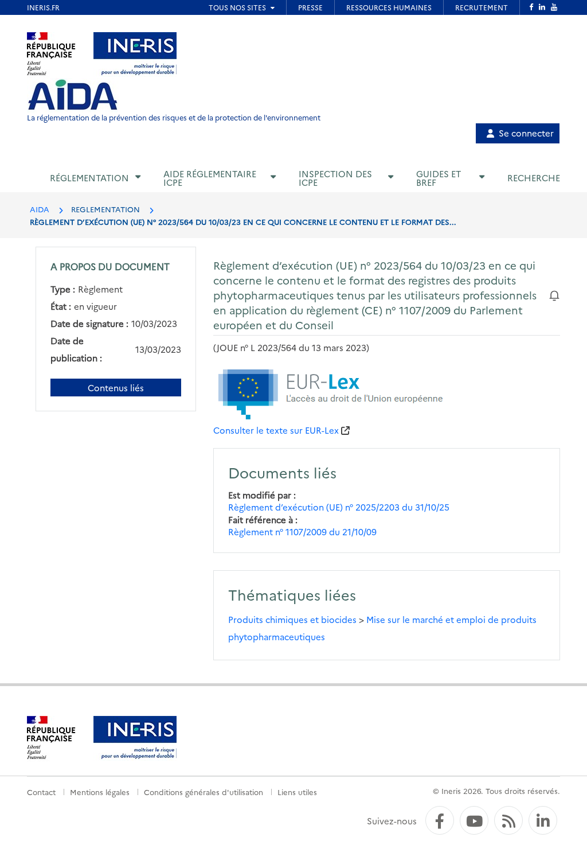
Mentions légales (100, 792)
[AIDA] (73, 95)
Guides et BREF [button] (438, 178)
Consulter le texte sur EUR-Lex (276, 430)
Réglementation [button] (89, 178)
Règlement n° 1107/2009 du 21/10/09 (302, 531)
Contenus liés (116, 387)
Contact (41, 792)
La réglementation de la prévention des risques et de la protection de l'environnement (173, 117)
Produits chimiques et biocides (292, 619)
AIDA (39, 209)
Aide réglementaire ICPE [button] (209, 178)
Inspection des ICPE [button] (335, 178)
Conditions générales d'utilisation (203, 792)
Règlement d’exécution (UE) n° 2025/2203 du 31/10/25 (338, 507)
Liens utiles (297, 792)
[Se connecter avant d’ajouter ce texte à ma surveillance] (554, 294)
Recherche (533, 178)
